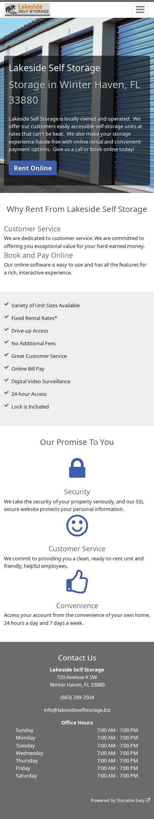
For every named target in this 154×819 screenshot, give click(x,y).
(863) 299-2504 (77, 697)
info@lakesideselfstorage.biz (77, 709)
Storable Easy (131, 800)
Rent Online (33, 168)
